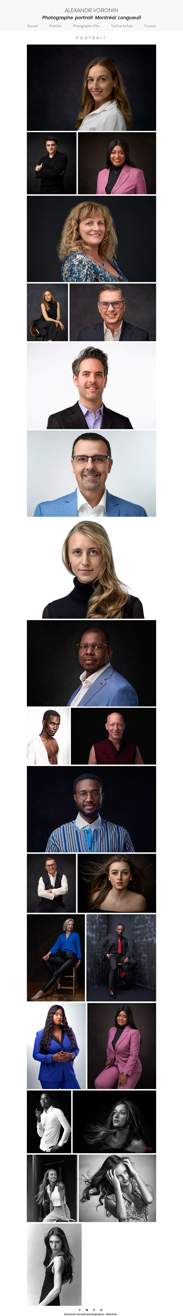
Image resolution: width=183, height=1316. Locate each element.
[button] (55, 26)
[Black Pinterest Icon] (94, 1310)
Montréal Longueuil (118, 17)
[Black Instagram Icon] (101, 1310)
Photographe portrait (68, 17)
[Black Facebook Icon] (79, 1310)
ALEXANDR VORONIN (91, 10)
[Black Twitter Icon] (86, 1310)
